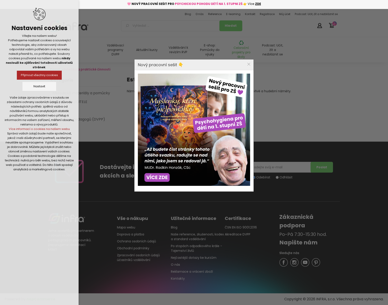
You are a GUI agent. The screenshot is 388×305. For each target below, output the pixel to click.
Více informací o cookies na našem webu (39, 129)
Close (249, 64)
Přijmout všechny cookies (39, 75)
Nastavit (39, 86)
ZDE (258, 4)
